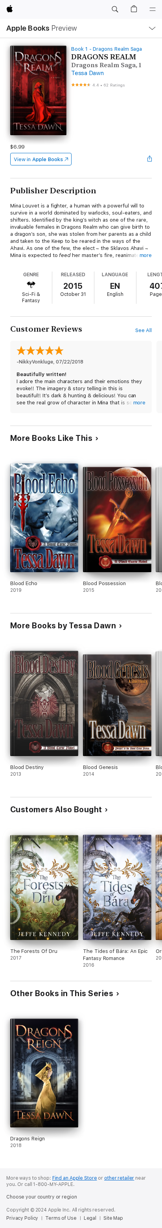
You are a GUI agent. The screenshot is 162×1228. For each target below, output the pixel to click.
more (146, 255)
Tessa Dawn (87, 73)
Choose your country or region (41, 1197)
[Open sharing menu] (149, 159)
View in (38, 159)
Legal (90, 1218)
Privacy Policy (22, 1218)
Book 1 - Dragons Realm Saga (106, 49)
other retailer (119, 1178)
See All (143, 330)
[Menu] (152, 9)
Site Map (113, 1218)
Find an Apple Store (74, 1178)
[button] (114, 9)
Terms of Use (61, 1218)
